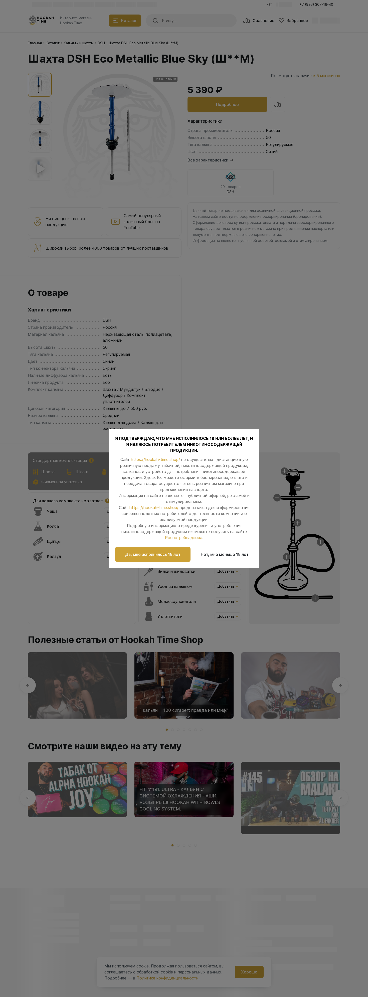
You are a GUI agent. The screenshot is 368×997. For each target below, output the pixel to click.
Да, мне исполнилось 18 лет (152, 554)
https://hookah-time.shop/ (155, 459)
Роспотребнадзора (183, 537)
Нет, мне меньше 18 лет (225, 554)
